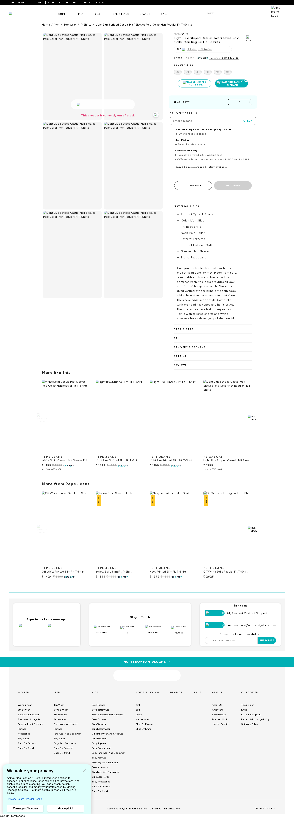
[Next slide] (252, 418)
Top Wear (59, 705)
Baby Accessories (101, 781)
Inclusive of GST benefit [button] (224, 58)
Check (247, 120)
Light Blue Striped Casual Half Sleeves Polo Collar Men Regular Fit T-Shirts (144, 24)
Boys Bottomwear (101, 709)
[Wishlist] (237, 13)
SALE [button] (164, 14)
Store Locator (219, 714)
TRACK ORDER (81, 2)
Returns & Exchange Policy (255, 719)
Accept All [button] (65, 808)
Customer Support (251, 714)
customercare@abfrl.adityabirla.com (251, 625)
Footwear (22, 729)
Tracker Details (34, 799)
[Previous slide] (41, 418)
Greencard (217, 709)
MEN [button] (81, 14)
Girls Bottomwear (101, 729)
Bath (138, 705)
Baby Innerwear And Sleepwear (108, 752)
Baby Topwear (99, 743)
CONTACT (100, 2)
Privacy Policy (16, 799)
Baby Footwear (99, 757)
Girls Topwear (99, 724)
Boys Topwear (99, 705)
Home (46, 24)
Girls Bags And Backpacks (105, 772)
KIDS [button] (97, 14)
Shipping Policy (249, 724)
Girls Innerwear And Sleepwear (108, 733)
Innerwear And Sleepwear (67, 733)
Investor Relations (221, 724)
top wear (70, 24)
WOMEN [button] (62, 14)
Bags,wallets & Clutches (30, 724)
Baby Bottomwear (101, 748)
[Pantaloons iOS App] (32, 628)
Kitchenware (142, 719)
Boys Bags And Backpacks (105, 762)
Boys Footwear (99, 719)
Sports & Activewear (28, 714)
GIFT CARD (37, 2)
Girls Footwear (99, 738)
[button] (84, 771)
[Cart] (260, 13)
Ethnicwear (24, 709)
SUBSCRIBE (267, 640)
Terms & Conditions (265, 808)
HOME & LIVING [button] (120, 14)
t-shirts (85, 24)
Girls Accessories (100, 776)
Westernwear (25, 705)
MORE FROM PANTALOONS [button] (147, 661)
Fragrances (23, 738)
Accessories (24, 733)
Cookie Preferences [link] (12, 816)
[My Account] (249, 13)
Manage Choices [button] (25, 808)
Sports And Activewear (66, 724)
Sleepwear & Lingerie (29, 719)
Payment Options (221, 719)
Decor (139, 714)
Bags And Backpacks (65, 743)
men (56, 24)
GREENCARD (18, 2)
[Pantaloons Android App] (61, 628)
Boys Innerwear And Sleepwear (108, 714)
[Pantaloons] (16, 14)
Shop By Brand (26, 748)
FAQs (244, 709)
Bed (138, 709)
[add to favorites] (84, 451)
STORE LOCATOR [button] (58, 2)
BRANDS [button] (145, 14)
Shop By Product (144, 724)
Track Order (247, 705)
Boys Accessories (100, 767)
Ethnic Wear (60, 714)
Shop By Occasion (27, 743)
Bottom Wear (61, 709)
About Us (217, 705)
